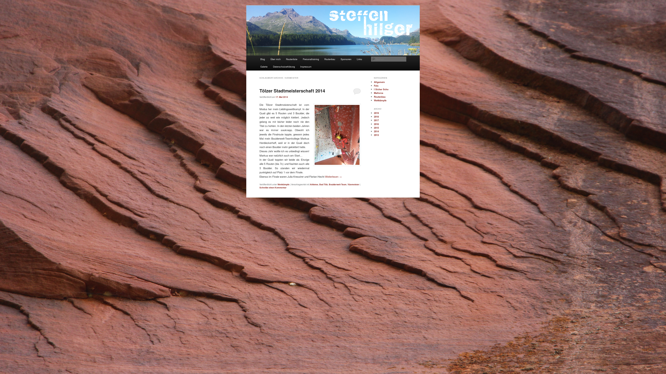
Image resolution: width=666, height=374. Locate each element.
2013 (376, 135)
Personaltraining (311, 59)
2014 (376, 131)
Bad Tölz (323, 184)
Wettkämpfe (283, 184)
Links (359, 59)
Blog (262, 59)
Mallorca (378, 93)
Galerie (263, 66)
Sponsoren (346, 59)
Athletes (314, 184)
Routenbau (329, 59)
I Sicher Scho (381, 89)
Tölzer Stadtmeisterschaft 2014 (292, 90)
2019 (376, 113)
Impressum (305, 66)
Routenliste (291, 59)
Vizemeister (353, 184)
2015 (376, 127)
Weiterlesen (333, 176)
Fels (376, 85)
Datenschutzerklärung (284, 66)
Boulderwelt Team (338, 184)
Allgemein (379, 82)
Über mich (275, 59)
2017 (376, 120)
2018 (376, 116)
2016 (376, 124)
